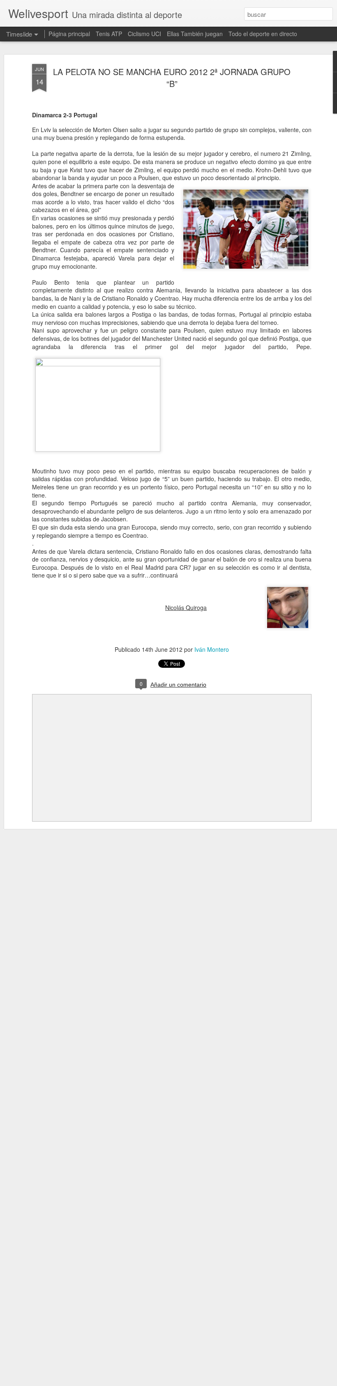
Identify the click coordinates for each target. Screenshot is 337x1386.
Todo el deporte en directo (263, 34)
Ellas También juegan (195, 34)
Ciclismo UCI (144, 34)
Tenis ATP (109, 34)
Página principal (69, 34)
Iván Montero (211, 649)
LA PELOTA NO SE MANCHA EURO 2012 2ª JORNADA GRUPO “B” (172, 77)
